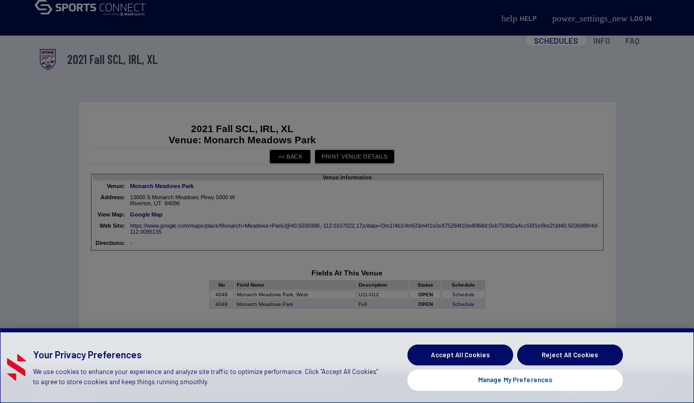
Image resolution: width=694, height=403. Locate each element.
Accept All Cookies (460, 355)
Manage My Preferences (515, 380)
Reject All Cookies (570, 355)
